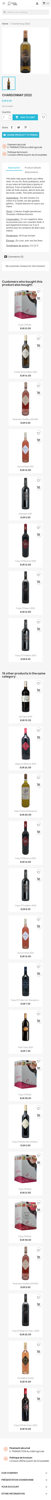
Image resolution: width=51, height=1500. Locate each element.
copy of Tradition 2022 (25, 655)
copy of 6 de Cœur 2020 (25, 1425)
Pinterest (25, 127)
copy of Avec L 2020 (25, 608)
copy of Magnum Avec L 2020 (25, 1330)
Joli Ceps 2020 (25, 716)
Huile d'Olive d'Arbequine (25, 811)
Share (11, 127)
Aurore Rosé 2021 (25, 466)
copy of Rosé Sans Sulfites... (25, 1141)
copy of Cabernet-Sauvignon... (25, 1000)
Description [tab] (14, 167)
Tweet (18, 127)
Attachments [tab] (31, 172)
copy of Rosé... (25, 324)
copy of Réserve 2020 (25, 561)
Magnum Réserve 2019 (25, 764)
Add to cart (25, 117)
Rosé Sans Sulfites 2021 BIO (25, 419)
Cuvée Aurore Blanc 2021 (25, 372)
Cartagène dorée (25, 1378)
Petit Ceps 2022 (25, 1047)
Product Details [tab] (33, 167)
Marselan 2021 (25, 513)
